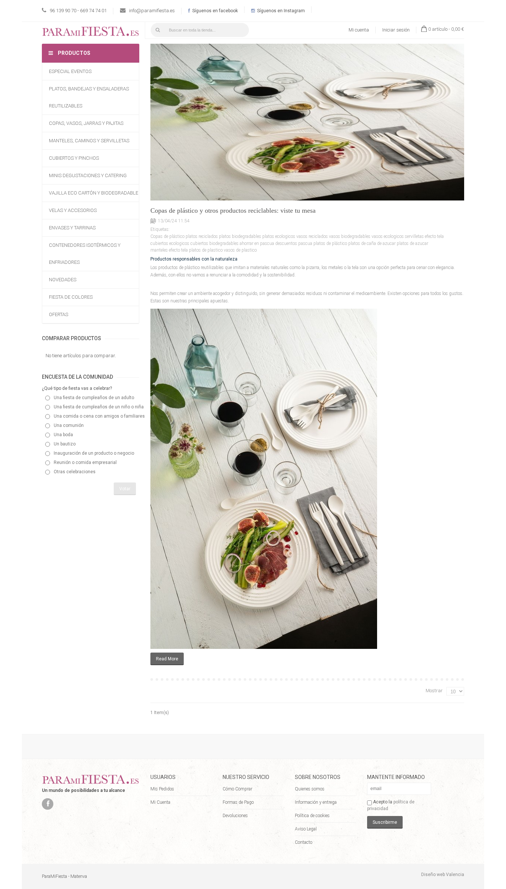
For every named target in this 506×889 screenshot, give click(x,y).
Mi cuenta (359, 30)
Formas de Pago (238, 802)
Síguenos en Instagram (280, 10)
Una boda (63, 434)
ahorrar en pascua (257, 243)
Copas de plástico (167, 236)
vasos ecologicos (388, 236)
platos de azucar (412, 243)
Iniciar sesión (396, 30)
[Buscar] (158, 30)
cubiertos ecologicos (169, 243)
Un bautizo (65, 444)
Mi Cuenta (160, 802)
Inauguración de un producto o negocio (94, 453)
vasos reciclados (312, 236)
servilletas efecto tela (424, 236)
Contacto (303, 842)
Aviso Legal (306, 829)
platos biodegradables (240, 236)
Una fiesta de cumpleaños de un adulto (94, 397)
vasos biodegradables (349, 236)
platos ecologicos (278, 236)
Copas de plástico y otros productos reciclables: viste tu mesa (233, 210)
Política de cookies (312, 815)
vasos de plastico (240, 250)
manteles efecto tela (169, 250)
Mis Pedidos (162, 789)
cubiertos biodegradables (214, 243)
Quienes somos (309, 789)
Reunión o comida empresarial (85, 462)
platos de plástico (330, 243)
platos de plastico (206, 250)
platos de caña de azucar (372, 243)
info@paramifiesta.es (152, 10)
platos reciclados (202, 236)
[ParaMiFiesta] (90, 33)
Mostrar (434, 690)
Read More (167, 658)
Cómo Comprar (237, 789)
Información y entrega (316, 802)
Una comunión (69, 425)
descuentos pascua (293, 243)
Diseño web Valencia (442, 874)
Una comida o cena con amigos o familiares (99, 416)
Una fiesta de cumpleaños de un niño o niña (99, 406)
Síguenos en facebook (214, 10)
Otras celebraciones (75, 471)
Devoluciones (235, 815)
